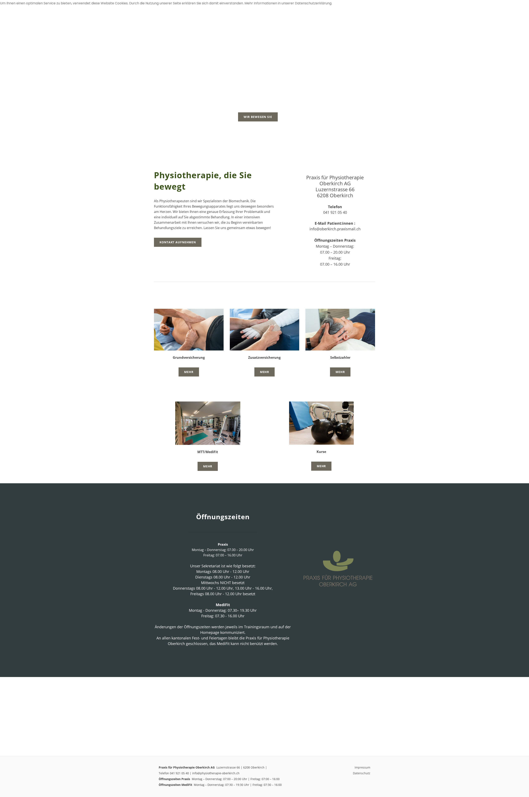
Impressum (362, 767)
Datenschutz (361, 773)
